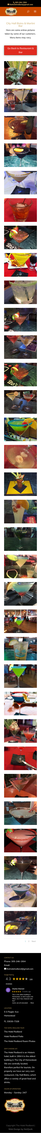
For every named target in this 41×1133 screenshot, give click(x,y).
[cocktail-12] (20, 248)
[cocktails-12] (20, 358)
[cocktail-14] (20, 303)
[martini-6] (20, 851)
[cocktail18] (20, 330)
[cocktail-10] (20, 221)
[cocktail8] (20, 193)
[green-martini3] (20, 632)
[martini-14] (20, 824)
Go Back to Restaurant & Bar (21, 50)
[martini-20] (20, 879)
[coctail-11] (20, 385)
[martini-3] (20, 742)
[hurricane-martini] (20, 605)
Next (34, 941)
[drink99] (20, 522)
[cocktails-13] (20, 413)
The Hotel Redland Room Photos (19, 1041)
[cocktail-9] (20, 166)
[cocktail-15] (20, 276)
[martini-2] (20, 687)
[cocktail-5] (20, 84)
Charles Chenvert (18, 989)
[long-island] (20, 659)
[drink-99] (20, 577)
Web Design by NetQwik (20, 1129)
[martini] (20, 714)
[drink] (20, 495)
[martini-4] (20, 769)
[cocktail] (20, 139)
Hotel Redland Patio (13, 1036)
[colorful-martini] (20, 440)
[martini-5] (20, 796)
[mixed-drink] (20, 906)
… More (31, 1003)
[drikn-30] (20, 468)
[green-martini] (20, 550)
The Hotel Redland (13, 1031)
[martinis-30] (20, 934)
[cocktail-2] (20, 111)
